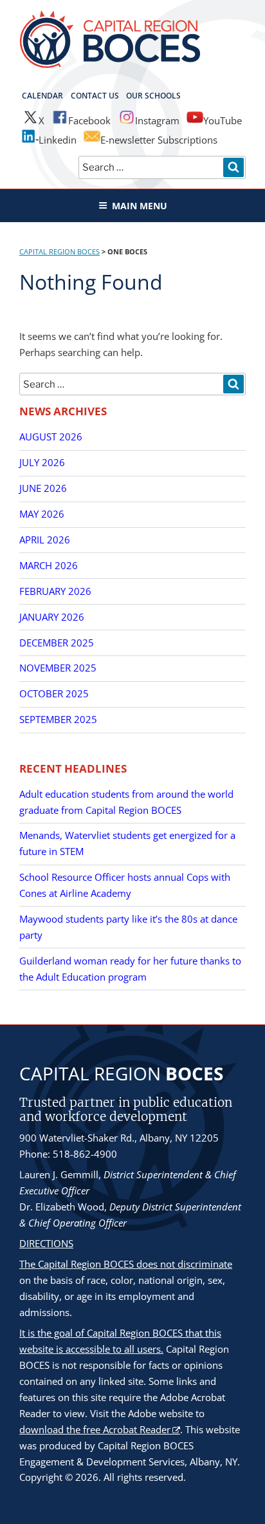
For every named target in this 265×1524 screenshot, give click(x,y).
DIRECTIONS (46, 1243)
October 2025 (54, 693)
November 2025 (57, 667)
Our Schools (153, 95)
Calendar (42, 95)
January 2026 (51, 616)
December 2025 (56, 642)
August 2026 (50, 436)
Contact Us (95, 95)
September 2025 (58, 719)
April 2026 (44, 539)
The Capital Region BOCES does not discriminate (125, 1263)
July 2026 (42, 462)
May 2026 (41, 513)
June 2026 (43, 488)
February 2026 (55, 591)
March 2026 (48, 565)
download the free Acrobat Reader (94, 1429)
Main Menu (139, 206)
